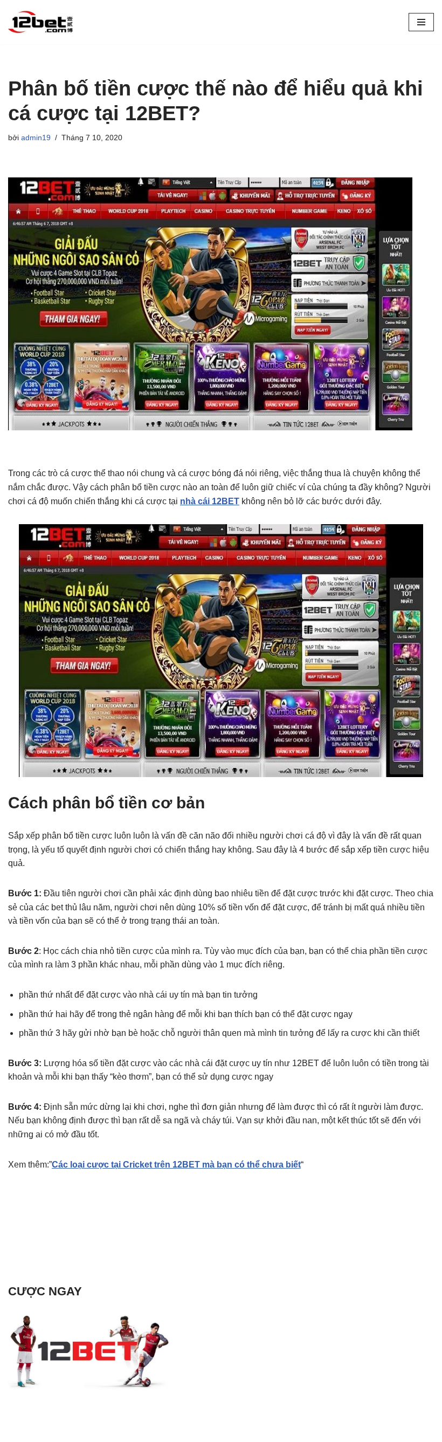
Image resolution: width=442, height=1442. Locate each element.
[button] (421, 22)
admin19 (36, 137)
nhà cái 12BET (209, 501)
